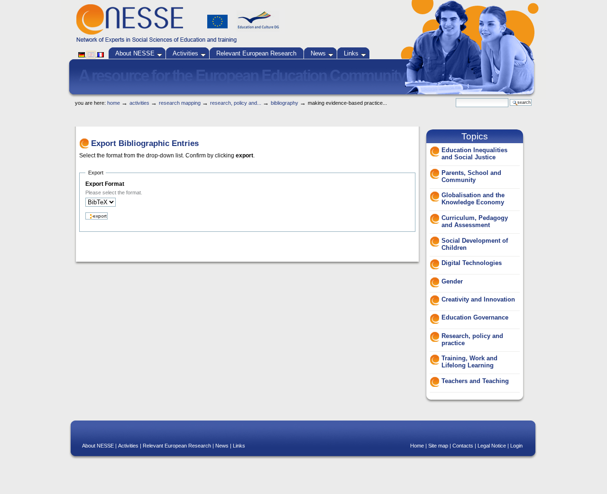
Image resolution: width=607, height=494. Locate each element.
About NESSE (135, 53)
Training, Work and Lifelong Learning (469, 362)
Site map (438, 445)
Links (351, 53)
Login (516, 445)
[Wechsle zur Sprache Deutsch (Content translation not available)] (82, 54)
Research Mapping (180, 103)
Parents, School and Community (471, 176)
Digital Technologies (471, 262)
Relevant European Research (256, 53)
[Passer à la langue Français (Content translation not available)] (100, 54)
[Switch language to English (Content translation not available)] (91, 54)
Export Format (104, 184)
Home (113, 103)
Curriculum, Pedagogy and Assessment (474, 221)
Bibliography (284, 103)
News (318, 53)
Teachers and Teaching (475, 380)
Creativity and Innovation (478, 299)
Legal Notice (492, 445)
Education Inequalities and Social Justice (474, 153)
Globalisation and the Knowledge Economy (473, 199)
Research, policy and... (235, 103)
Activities (185, 53)
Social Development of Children (474, 244)
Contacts (462, 445)
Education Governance (474, 317)
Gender (452, 281)
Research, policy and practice (472, 339)
